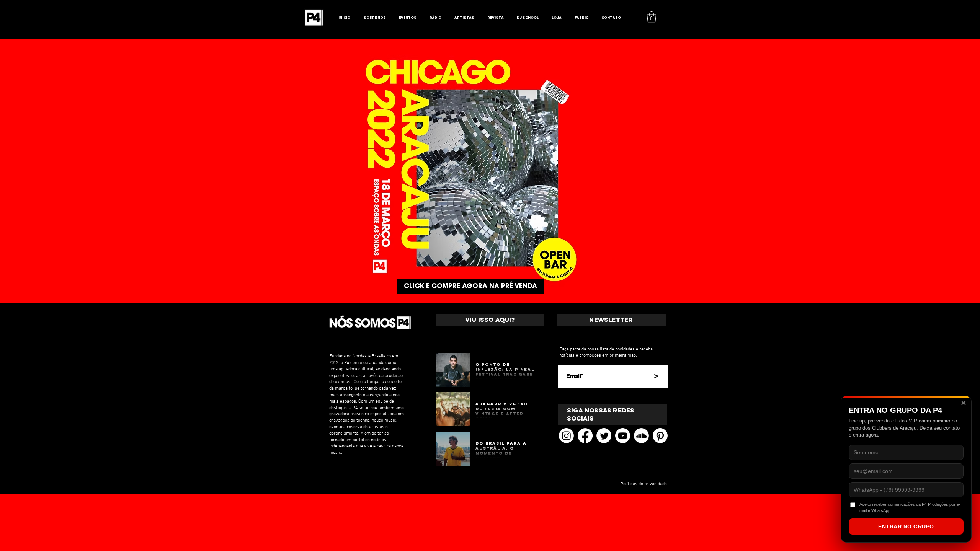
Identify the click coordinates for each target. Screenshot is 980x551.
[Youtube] (622, 435)
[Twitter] (603, 435)
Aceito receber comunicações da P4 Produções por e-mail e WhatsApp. (909, 507)
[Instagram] (566, 435)
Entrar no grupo (906, 526)
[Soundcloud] (641, 435)
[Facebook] (585, 435)
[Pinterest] (660, 435)
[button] (651, 17)
